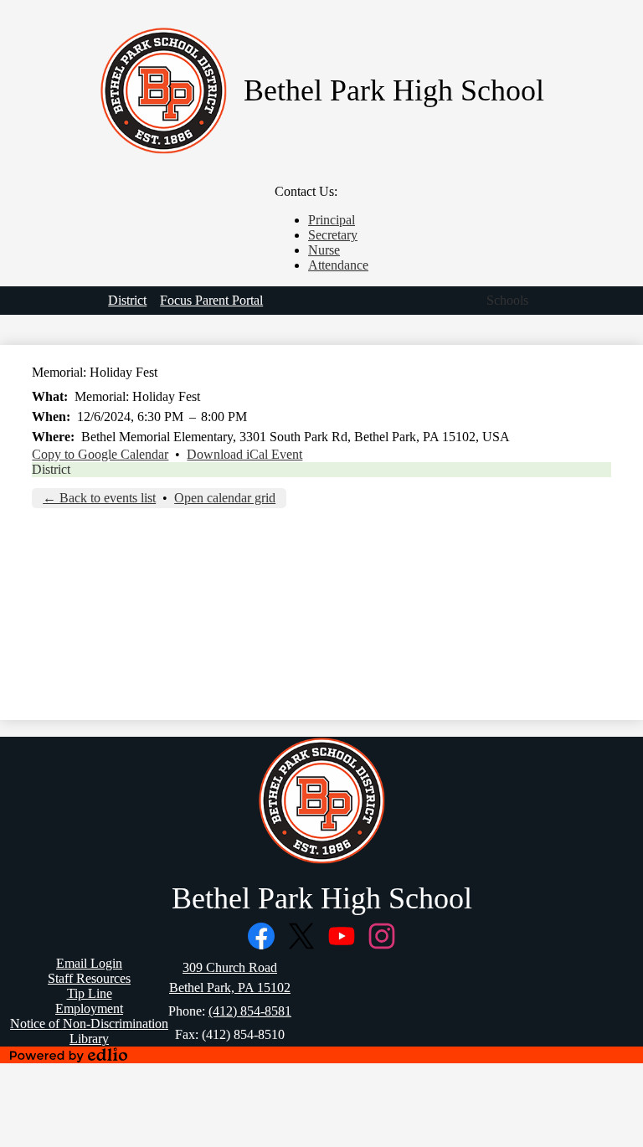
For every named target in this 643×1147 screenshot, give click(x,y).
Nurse (324, 250)
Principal (331, 220)
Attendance (338, 265)
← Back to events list (99, 498)
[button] (507, 300)
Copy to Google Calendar (100, 454)
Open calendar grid (224, 498)
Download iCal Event (244, 454)
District (51, 469)
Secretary (333, 235)
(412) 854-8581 (249, 1011)
